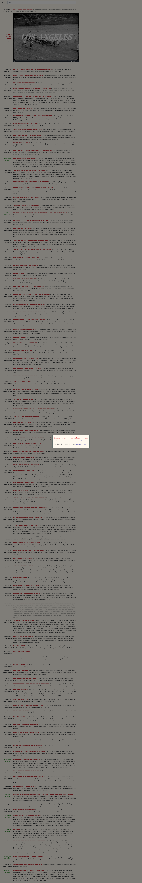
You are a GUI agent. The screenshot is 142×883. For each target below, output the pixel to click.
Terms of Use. (81, 443)
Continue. (82, 440)
